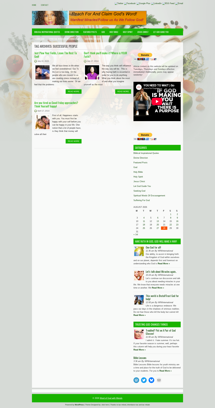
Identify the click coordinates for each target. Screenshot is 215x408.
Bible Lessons (139, 358)
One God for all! (153, 247)
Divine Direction (72, 32)
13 (158, 221)
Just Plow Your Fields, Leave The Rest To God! (55, 55)
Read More (73, 91)
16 (177, 221)
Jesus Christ (143, 32)
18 (144, 225)
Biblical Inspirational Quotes (47, 32)
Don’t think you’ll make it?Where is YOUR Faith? (105, 55)
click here (105, 405)
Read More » (164, 263)
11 (144, 221)
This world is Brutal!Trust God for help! (162, 297)
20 (158, 225)
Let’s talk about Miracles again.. (161, 272)
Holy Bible (114, 32)
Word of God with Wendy (111, 398)
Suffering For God (92, 38)
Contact (44, 5)
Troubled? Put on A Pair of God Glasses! (161, 332)
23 (177, 225)
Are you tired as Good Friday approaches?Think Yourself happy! (56, 104)
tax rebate (146, 405)
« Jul (135, 234)
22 (171, 225)
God (103, 32)
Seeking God (39, 38)
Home (34, 5)
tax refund (122, 405)
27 (158, 228)
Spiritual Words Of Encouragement (64, 38)
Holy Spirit (128, 32)
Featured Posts (90, 32)
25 (144, 228)
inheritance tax (132, 405)
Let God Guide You (161, 32)
